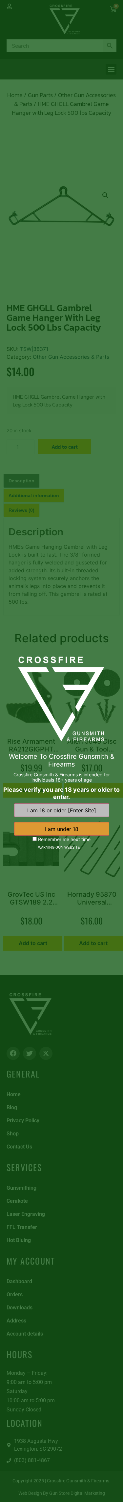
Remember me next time (64, 839)
